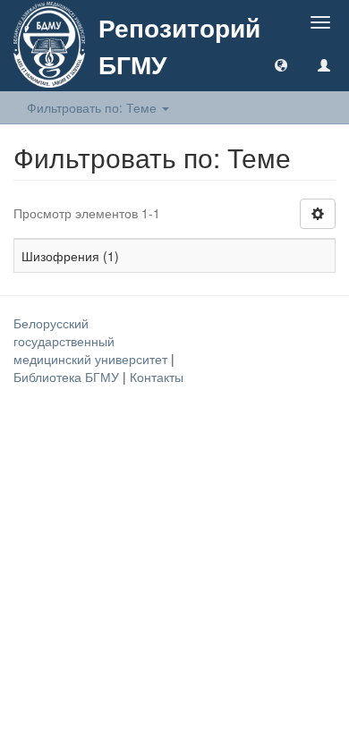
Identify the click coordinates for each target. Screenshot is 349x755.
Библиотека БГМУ (68, 377)
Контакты (156, 377)
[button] (281, 64)
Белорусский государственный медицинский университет (92, 341)
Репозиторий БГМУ (179, 45)
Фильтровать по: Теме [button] (93, 107)
